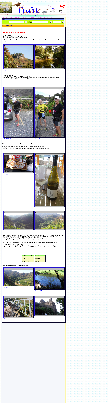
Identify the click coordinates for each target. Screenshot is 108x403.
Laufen (15, 17)
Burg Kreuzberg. (25, 248)
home (64, 3)
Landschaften (43, 17)
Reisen (51, 17)
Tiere (48, 17)
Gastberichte (31, 17)
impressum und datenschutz (55, 3)
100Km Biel (10, 17)
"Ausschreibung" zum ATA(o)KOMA (9, 81)
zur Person (37, 17)
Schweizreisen (4, 17)
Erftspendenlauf (20, 17)
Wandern (26, 17)
